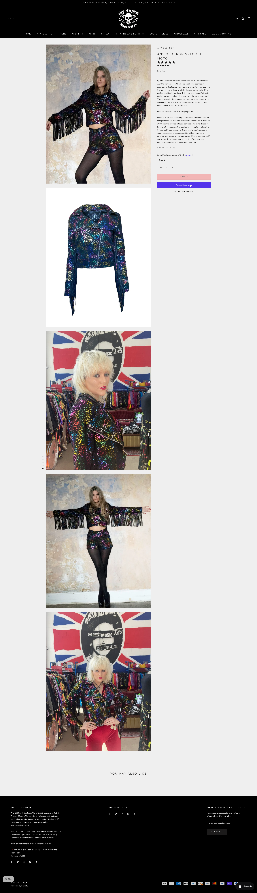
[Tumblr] (36, 861)
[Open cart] (249, 18)
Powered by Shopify (19, 886)
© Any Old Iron (19, 882)
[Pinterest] (174, 148)
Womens (77, 34)
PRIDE (92, 34)
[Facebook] (167, 148)
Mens (63, 34)
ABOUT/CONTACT (222, 34)
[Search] (243, 18)
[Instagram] (24, 861)
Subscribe (217, 832)
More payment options (184, 191)
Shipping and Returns (130, 34)
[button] (167, 62)
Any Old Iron (45, 34)
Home (27, 34)
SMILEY (105, 34)
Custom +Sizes (159, 34)
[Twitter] (170, 148)
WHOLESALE (181, 34)
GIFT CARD (200, 34)
